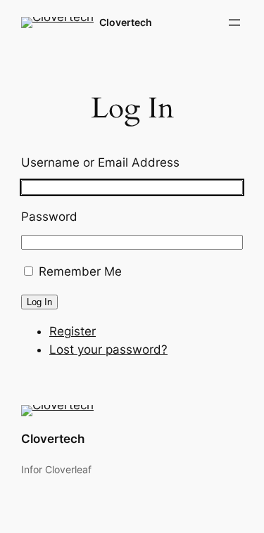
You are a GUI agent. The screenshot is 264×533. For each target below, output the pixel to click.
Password (49, 217)
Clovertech (125, 22)
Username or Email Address (100, 162)
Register (72, 331)
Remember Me (80, 271)
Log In (39, 302)
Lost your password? (108, 349)
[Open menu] (234, 22)
